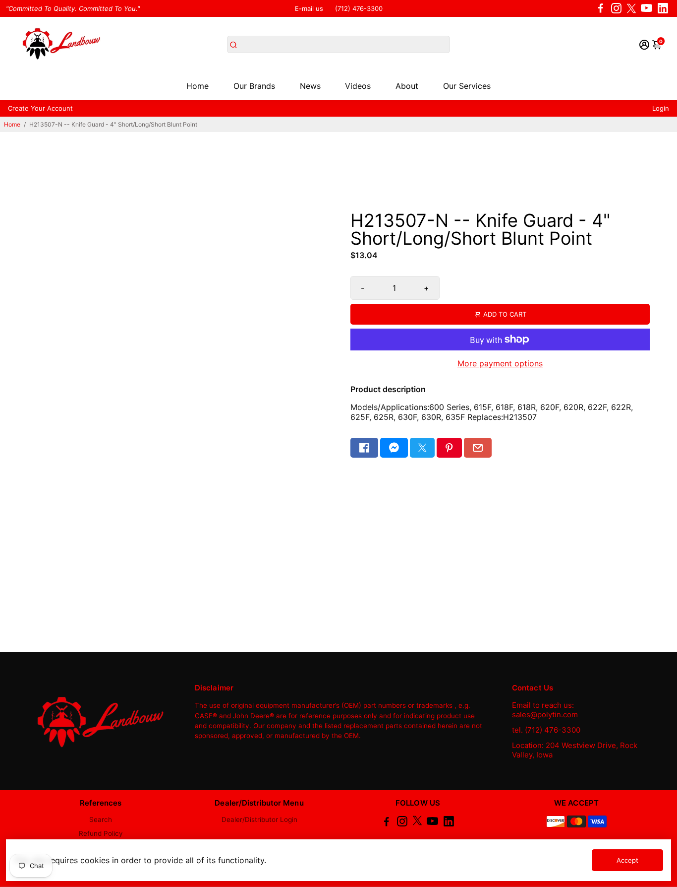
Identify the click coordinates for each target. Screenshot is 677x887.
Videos (358, 86)
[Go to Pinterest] (449, 448)
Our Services (467, 86)
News (310, 86)
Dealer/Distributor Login (259, 819)
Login (660, 108)
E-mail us (309, 8)
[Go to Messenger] (394, 448)
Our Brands (254, 86)
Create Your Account (40, 108)
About (406, 86)
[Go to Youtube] (646, 8)
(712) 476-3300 (359, 8)
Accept (627, 860)
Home (197, 86)
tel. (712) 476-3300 (546, 730)
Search (100, 819)
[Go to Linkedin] (663, 8)
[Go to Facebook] (600, 8)
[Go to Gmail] (478, 448)
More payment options (500, 363)
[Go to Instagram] (616, 8)
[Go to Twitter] (631, 8)
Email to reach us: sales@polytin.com (545, 709)
